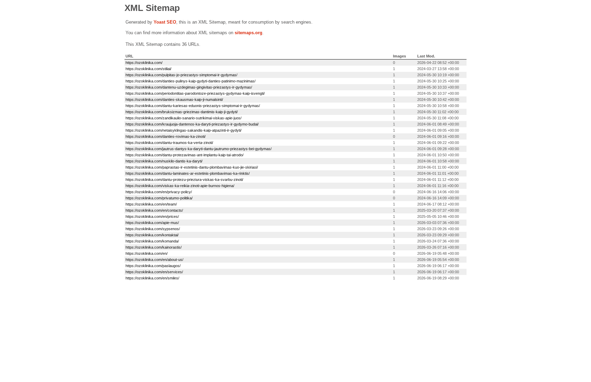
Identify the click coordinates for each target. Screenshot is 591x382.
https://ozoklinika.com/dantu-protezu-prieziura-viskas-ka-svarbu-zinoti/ (184, 179)
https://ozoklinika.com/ (144, 63)
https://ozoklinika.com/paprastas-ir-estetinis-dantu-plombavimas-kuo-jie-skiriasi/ (192, 167)
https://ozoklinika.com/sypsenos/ (153, 229)
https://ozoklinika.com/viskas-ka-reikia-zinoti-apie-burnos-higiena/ (180, 186)
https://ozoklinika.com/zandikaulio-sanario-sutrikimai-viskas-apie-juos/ (183, 118)
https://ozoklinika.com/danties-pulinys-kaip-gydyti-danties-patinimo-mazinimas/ (190, 81)
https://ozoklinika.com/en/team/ (151, 204)
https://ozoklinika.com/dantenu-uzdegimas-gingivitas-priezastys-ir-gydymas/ (189, 87)
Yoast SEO (165, 22)
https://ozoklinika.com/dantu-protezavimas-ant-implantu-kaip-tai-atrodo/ (185, 155)
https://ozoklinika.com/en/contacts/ (154, 210)
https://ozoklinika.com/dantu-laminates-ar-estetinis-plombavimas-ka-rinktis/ (188, 173)
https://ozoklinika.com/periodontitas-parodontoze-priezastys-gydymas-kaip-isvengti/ (195, 93)
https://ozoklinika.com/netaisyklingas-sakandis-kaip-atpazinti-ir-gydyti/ (183, 130)
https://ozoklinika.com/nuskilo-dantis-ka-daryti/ (164, 161)
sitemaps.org (248, 32)
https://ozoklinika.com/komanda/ (152, 241)
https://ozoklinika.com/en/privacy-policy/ (159, 192)
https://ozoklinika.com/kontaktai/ (152, 235)
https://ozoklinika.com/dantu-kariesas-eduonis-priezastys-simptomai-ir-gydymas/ (193, 106)
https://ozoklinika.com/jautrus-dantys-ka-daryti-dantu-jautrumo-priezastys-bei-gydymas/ (199, 149)
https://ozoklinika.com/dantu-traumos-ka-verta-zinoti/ (169, 143)
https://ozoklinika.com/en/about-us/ (154, 260)
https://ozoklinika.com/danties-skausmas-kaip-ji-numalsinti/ (174, 99)
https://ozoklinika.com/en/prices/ (152, 216)
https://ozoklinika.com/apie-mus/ (152, 223)
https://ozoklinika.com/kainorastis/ (154, 247)
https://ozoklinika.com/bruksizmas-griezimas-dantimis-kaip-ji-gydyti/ (182, 112)
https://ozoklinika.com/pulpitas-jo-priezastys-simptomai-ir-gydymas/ (181, 75)
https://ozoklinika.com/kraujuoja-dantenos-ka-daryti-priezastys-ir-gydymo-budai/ (192, 124)
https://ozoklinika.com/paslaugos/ (153, 266)
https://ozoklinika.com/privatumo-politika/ (159, 198)
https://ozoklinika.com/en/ (147, 253)
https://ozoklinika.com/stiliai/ (148, 69)
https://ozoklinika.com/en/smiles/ (152, 278)
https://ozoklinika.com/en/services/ (154, 272)
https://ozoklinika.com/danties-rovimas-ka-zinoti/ (166, 136)
